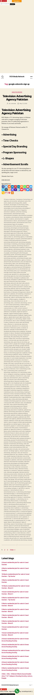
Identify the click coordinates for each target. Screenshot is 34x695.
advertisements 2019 (10, 226)
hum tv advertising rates (11, 370)
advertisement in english (22, 219)
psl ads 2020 (14, 436)
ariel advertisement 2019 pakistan (20, 267)
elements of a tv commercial (20, 326)
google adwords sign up (18, 347)
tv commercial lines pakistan (23, 513)
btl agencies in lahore (24, 292)
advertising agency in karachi (12, 238)
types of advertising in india (18, 524)
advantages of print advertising (13, 208)
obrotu (20, 408)
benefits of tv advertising (19, 274)
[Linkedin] (12, 186)
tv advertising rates (22, 506)
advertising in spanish (10, 245)
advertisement (8, 213)
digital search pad (14, 317)
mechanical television (20, 393)
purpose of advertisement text (19, 440)
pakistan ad (27, 410)
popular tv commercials (17, 426)
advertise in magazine (20, 210)
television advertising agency (12, 465)
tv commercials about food (19, 518)
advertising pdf (14, 253)
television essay (13, 468)
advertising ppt (23, 253)
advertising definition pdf (11, 242)
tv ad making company (10, 488)
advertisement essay (18, 213)
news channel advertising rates (18, 404)
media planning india (15, 397)
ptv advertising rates (13, 438)
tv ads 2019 (20, 488)
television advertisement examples (13, 461)
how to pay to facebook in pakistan (15, 367)
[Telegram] (30, 186)
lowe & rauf (25, 385)
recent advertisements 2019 (17, 447)
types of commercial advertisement (19, 525)
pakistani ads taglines (10, 418)
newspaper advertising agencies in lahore (15, 406)
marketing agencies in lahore (12, 386)
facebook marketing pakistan (23, 333)
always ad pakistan (9, 265)
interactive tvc (19, 376)
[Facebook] (3, 186)
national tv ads (19, 402)
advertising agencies (10, 229)
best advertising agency (23, 276)
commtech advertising (20, 303)
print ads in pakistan (25, 431)
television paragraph (13, 472)
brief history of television (11, 292)
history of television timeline (23, 356)
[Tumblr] (6, 189)
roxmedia (13, 103)
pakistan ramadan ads (17, 415)
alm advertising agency (22, 263)
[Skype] (3, 189)
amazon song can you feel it (23, 265)
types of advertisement (14, 522)
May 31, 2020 (23, 103)
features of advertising (10, 335)
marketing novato (9, 392)
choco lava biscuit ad (17, 301)
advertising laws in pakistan (17, 247)
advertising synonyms (10, 258)
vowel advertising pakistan (11, 531)
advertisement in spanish (25, 220)
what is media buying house (11, 536)
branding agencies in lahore (21, 290)
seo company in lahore (22, 454)
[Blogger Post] (9, 189)
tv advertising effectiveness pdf (16, 504)
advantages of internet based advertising (15, 206)
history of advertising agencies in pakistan (16, 352)
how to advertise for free (12, 365)
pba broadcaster (27, 422)
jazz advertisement (12, 377)
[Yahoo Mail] (15, 189)
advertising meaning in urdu (21, 249)
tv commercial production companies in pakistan (17, 515)
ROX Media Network (17, 76)
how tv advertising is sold (23, 368)
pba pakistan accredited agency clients (15, 424)
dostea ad (12, 322)
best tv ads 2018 (11, 285)
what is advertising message (23, 534)
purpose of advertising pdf (24, 442)
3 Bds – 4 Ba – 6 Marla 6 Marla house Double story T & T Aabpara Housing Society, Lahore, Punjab (17, 676)
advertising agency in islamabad (23, 237)
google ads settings (13, 345)
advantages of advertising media (19, 204)
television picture (24, 472)
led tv (9, 383)
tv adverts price (26, 509)
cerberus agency (13, 299)
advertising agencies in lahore (18, 231)
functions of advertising (22, 338)
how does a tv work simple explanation (14, 358)
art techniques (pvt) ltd (10, 269)
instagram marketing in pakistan (17, 374)
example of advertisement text (18, 329)
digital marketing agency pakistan (18, 313)
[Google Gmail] (6, 192)
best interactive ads (12, 281)
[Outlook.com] (18, 189)
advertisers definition (22, 226)
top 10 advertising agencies (11, 481)
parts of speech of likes (15, 422)
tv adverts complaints (15, 509)
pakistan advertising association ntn (14, 411)
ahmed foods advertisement (12, 261)
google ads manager (19, 344)
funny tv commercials (10, 340)
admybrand (21, 201)
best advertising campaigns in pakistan (15, 278)
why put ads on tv (14, 538)
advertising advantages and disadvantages (16, 228)
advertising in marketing (11, 244)
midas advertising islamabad (19, 399)
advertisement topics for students (13, 224)
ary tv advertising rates (23, 270)
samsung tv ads (15, 452)
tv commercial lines (9, 513)
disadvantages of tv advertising (13, 319)
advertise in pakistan (9, 212)
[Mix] (21, 186)
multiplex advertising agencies (12, 401)
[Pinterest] (15, 186)
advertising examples (25, 242)
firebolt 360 (12, 338)
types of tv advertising (21, 527)
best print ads (15, 283)
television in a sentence (10, 470)
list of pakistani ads (16, 383)
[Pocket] (9, 192)
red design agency (14, 451)
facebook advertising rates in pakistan (14, 331)
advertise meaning (21, 212)
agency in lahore (26, 260)
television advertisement (24, 460)
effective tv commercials (14, 324)
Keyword (17, 381)
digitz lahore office (24, 317)
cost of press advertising (12, 304)
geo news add (21, 340)
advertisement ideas (17, 217)
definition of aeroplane (10, 311)
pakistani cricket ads (15, 420)
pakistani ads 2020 (24, 417)
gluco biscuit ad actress (20, 342)
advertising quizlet (9, 254)
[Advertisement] (17, 22)
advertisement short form (23, 222)
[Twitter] (6, 186)
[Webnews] (27, 186)
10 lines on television (9, 199)
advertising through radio (24, 258)
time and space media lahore (23, 479)
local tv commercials (15, 385)
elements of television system (12, 328)
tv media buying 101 (19, 520)
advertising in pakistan (24, 244)
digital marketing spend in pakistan (13, 315)
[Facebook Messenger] (27, 189)
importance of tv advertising (19, 372)
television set (21, 474)
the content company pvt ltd (19, 476)
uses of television (24, 529)
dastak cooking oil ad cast (24, 310)
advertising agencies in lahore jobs (13, 233)
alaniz (13, 263)
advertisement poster (10, 222)
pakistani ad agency (12, 417)
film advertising (15, 336)
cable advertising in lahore (16, 295)
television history (23, 468)
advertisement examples (11, 215)
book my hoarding (21, 288)
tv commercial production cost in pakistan (15, 517)
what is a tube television (19, 533)
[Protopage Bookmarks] (12, 189)
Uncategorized (17, 92)
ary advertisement (22, 269)
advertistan (17, 260)
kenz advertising (19, 379)
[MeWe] (18, 186)
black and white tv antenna (20, 286)
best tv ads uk (21, 285)
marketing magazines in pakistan (19, 390)
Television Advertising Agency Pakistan (17, 97)
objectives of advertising (11, 408)
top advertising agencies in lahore (21, 486)
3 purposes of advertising (23, 199)
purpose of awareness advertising (13, 443)
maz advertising (18, 392)
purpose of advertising (10, 442)
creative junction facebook (11, 306)
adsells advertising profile (15, 203)
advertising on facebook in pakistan (14, 251)
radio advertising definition (17, 445)
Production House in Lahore (11, 433)
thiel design (11, 479)
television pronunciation (10, 474)
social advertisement (17, 458)
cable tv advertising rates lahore (20, 297)
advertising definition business (17, 240)
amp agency (7, 267)
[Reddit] (9, 186)
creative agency (24, 304)
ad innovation (13, 201)
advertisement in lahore (10, 220)
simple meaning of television (14, 456)
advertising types (9, 260)
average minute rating (10, 272)
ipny (25, 376)
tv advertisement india (15, 490)
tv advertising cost (21, 499)
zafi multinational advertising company (21, 540)
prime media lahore (13, 431)
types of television (9, 527)
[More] (12, 192)
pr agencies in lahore (15, 429)
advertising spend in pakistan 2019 (17, 256)
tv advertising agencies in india (17, 495)
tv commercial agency (25, 511)
